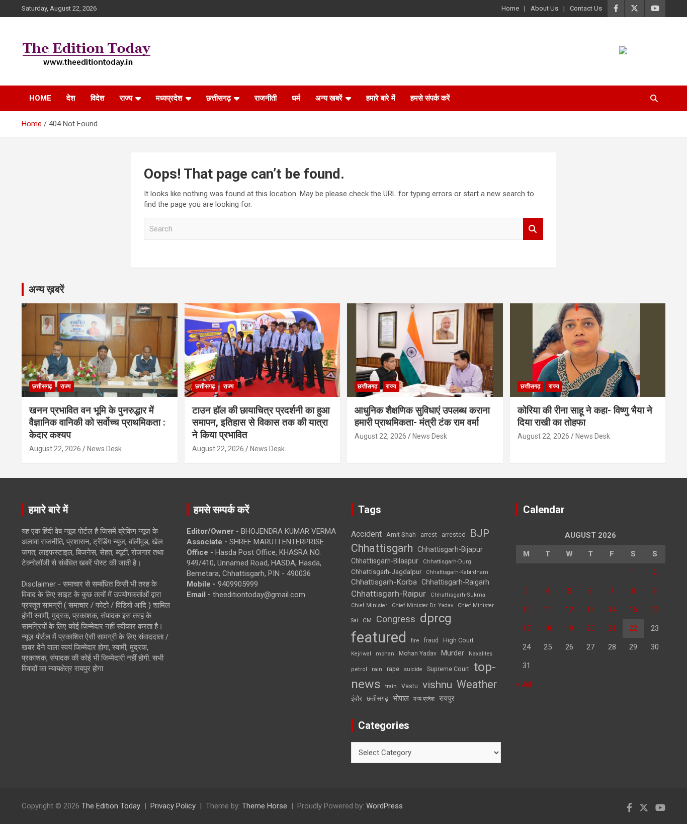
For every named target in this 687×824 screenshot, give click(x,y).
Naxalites (480, 653)
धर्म (296, 98)
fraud (431, 640)
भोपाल (401, 698)
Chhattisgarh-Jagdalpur (386, 571)
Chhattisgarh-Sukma (458, 595)
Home (510, 8)
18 (548, 628)
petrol (359, 669)
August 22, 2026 (55, 449)
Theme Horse (264, 805)
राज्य (126, 98)
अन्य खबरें (328, 98)
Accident (366, 534)
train (391, 686)
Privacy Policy (173, 805)
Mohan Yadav (418, 653)
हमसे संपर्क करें (430, 98)
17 (527, 628)
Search (533, 229)
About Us (544, 8)
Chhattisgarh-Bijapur (450, 549)
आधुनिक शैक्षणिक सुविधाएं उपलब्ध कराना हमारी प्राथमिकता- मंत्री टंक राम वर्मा (422, 416)
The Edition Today (110, 805)
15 (633, 609)
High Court (458, 640)
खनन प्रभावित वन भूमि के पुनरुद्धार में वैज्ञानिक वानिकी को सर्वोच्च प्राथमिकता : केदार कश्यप (97, 422)
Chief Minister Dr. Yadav (422, 605)
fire (415, 640)
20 (590, 628)
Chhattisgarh (382, 548)
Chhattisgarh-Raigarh (455, 582)
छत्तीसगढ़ (377, 698)
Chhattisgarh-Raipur (388, 594)
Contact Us (586, 8)
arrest (428, 534)
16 (655, 609)
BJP (479, 533)
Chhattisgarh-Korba (384, 582)
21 (612, 628)
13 (590, 609)
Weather (477, 684)
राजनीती (265, 98)
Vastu (409, 686)
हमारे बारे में (380, 98)
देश (70, 98)
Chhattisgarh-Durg (447, 561)
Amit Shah (401, 534)
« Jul (523, 684)
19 (569, 628)
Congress (395, 619)
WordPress (384, 805)
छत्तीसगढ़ (218, 98)
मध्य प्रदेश (424, 699)
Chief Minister (369, 605)
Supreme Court (448, 669)
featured (378, 637)
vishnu (437, 685)
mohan (385, 653)
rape (393, 669)
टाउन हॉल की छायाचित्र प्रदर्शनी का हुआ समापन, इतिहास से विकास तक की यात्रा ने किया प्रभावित (261, 422)
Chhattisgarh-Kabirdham (457, 572)
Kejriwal (361, 653)
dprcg (436, 618)
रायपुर (446, 698)
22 (633, 628)
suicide (413, 669)
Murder (452, 652)
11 (548, 609)
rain (377, 669)
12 (569, 609)
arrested (454, 534)
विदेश (98, 98)
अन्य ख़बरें (46, 289)
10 (527, 609)
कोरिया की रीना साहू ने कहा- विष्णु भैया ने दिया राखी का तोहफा (585, 416)
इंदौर (356, 698)
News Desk (104, 449)
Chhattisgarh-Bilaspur (384, 561)
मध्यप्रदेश (169, 98)
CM (367, 620)
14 (612, 609)
